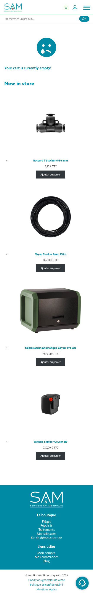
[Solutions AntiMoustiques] (46, 506)
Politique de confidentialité (46, 584)
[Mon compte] (75, 8)
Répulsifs (46, 525)
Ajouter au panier (50, 174)
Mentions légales (47, 589)
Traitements (46, 530)
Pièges (46, 521)
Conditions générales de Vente (46, 580)
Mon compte (46, 553)
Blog (46, 561)
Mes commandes (46, 557)
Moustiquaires (46, 534)
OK (84, 19)
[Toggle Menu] (86, 8)
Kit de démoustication (46, 538)
